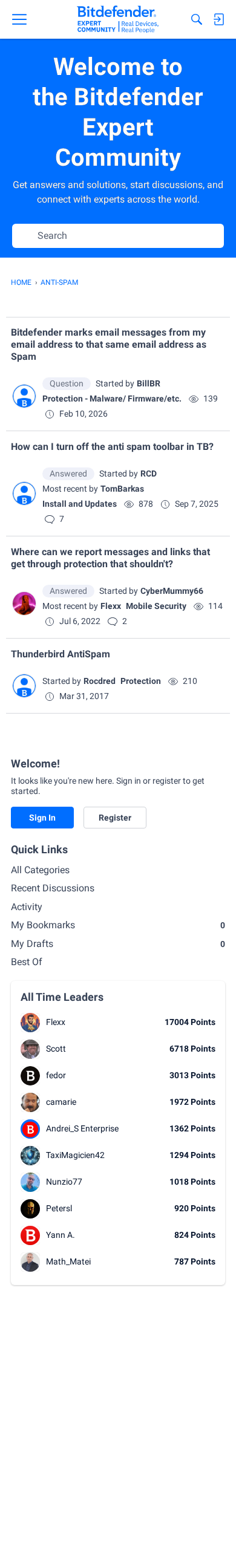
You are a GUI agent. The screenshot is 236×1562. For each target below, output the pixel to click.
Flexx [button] (110, 606)
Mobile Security (156, 606)
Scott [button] (56, 1048)
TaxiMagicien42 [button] (75, 1155)
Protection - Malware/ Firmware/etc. (112, 398)
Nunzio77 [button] (64, 1181)
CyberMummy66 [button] (171, 591)
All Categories (40, 870)
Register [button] (115, 817)
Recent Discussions (52, 888)
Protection (140, 681)
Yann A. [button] (60, 1235)
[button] (24, 396)
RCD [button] (148, 473)
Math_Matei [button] (68, 1261)
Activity (26, 907)
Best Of (26, 962)
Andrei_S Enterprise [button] (82, 1128)
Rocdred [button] (100, 681)
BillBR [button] (148, 383)
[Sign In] (218, 19)
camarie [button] (61, 1102)
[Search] (197, 19)
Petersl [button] (59, 1208)
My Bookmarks (118, 925)
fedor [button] (56, 1075)
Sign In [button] (42, 817)
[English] (118, 19)
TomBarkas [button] (122, 488)
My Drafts (118, 943)
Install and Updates (79, 504)
